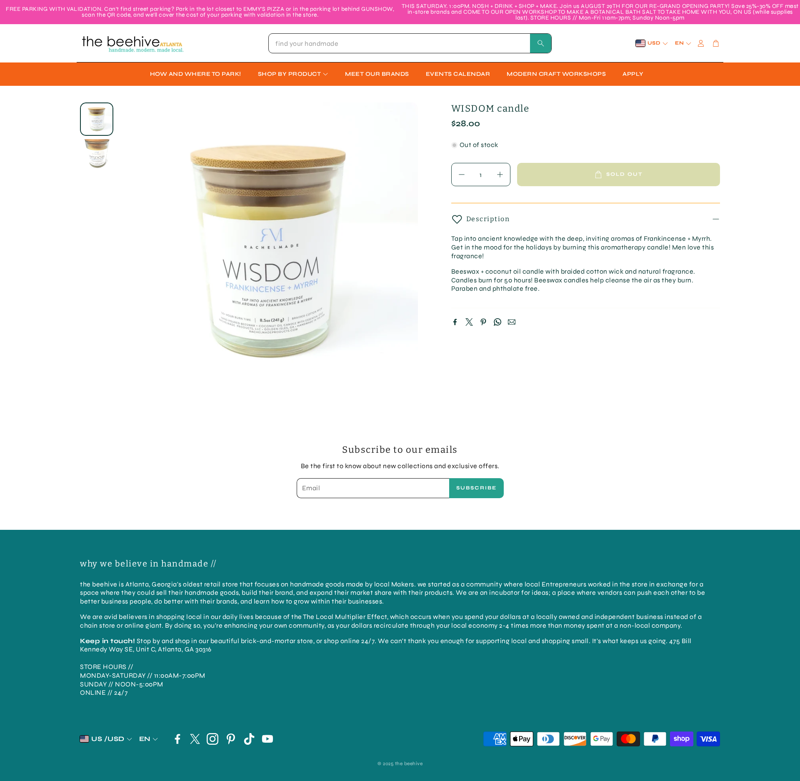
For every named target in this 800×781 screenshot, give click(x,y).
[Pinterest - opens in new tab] (231, 739)
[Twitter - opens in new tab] (195, 739)
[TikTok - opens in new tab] (249, 739)
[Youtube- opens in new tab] (267, 739)
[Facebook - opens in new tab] (177, 739)
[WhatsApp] (497, 322)
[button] (410, 43)
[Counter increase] (500, 174)
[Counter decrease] (461, 174)
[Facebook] (455, 322)
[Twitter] (469, 322)
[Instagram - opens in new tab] (212, 739)
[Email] (511, 322)
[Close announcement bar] (791, 6)
